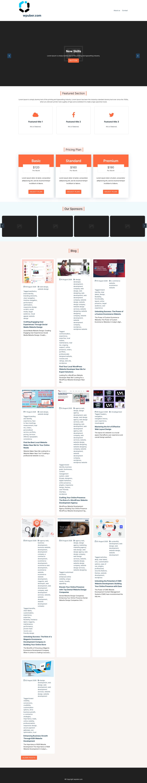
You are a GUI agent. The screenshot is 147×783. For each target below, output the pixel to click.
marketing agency (80, 547)
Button (73, 60)
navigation (98, 416)
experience (63, 336)
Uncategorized (116, 412)
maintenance (63, 343)
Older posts (29, 758)
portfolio (62, 352)
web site (68, 361)
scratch (26, 309)
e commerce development (42, 556)
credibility (27, 705)
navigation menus (101, 419)
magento (41, 581)
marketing (82, 545)
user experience (100, 421)
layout (97, 301)
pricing (26, 434)
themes (67, 487)
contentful (115, 541)
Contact (125, 10)
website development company (78, 322)
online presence (65, 483)
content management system (63, 474)
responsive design (30, 307)
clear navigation (29, 298)
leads (34, 719)
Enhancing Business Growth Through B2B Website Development (36, 738)
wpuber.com (32, 15)
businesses (68, 469)
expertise (62, 338)
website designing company (80, 313)
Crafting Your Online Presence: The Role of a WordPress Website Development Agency (73, 500)
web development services (79, 437)
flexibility (98, 297)
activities (103, 557)
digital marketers (65, 480)
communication (64, 334)
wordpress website (80, 329)
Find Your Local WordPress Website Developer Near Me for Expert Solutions (72, 369)
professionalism (29, 723)
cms (96, 562)
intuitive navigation (30, 300)
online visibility (29, 721)
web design (44, 287)
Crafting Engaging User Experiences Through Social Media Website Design (35, 324)
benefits (32, 608)
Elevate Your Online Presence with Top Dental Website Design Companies (72, 589)
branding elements (30, 296)
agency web (80, 408)
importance (28, 719)
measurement (28, 425)
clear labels (28, 611)
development (78, 284)
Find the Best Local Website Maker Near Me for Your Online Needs (37, 445)
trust (34, 732)
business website (44, 547)
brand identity (28, 294)
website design (43, 289)
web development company (80, 297)
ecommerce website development (42, 576)
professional (99, 568)
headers (103, 414)
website (83, 440)
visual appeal (99, 423)
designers (68, 478)
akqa (96, 559)
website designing (80, 444)
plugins (61, 485)
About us (117, 10)
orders (69, 350)
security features (101, 571)
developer (77, 282)
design (78, 279)
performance (28, 626)
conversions (28, 703)
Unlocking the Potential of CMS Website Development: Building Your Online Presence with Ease (108, 583)
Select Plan (36, 192)
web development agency (80, 428)
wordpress (77, 327)
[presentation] (9, 56)
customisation (28, 613)
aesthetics (32, 291)
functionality (99, 299)
